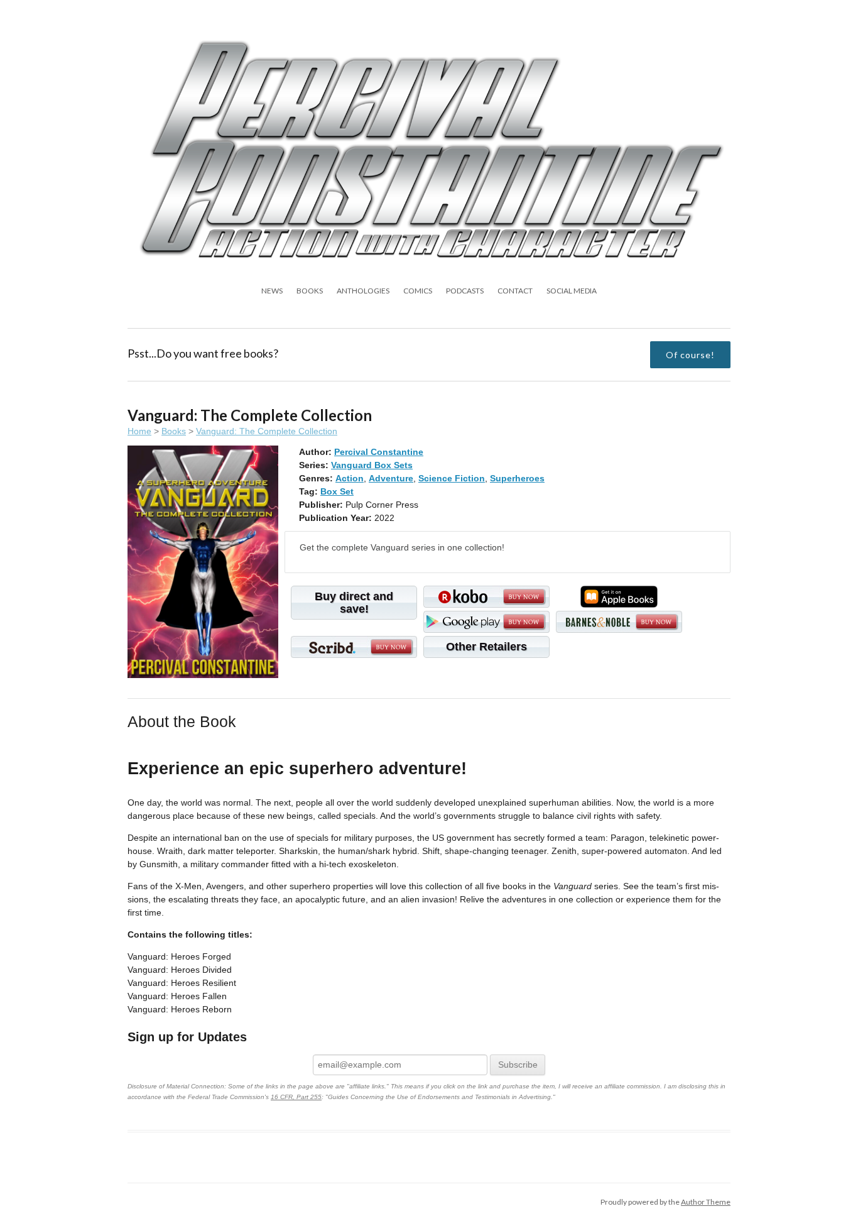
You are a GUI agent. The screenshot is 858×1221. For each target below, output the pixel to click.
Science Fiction (451, 478)
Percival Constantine (378, 452)
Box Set (337, 491)
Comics (417, 290)
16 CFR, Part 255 (296, 1096)
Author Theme (705, 1202)
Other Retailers (486, 646)
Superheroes (517, 478)
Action (349, 478)
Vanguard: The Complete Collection (266, 431)
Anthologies (363, 290)
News (272, 290)
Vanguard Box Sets (372, 465)
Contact (515, 290)
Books (309, 290)
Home (139, 431)
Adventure (391, 478)
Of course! (690, 354)
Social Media (571, 290)
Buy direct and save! (354, 602)
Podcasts (465, 290)
